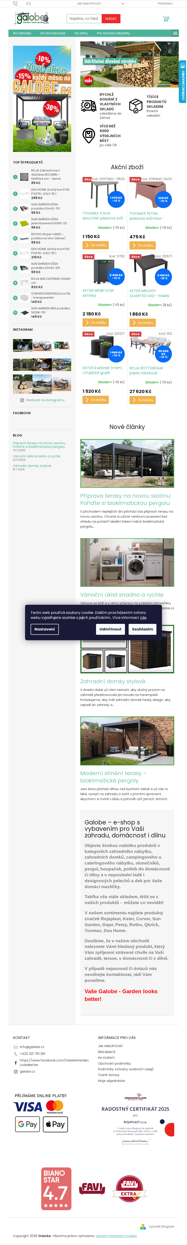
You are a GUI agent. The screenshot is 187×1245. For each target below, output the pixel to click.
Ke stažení (106, 1057)
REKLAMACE (107, 1052)
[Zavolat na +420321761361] (19, 3)
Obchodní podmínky (114, 1063)
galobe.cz (27, 1071)
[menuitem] (22, 33)
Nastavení (44, 629)
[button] (87, 64)
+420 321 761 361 (32, 1053)
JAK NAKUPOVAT (89, 3)
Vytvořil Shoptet (161, 1226)
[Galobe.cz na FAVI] (92, 1188)
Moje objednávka (111, 1081)
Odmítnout (110, 629)
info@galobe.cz (32, 1047)
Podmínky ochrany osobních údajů (125, 1069)
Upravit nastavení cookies (116, 1236)
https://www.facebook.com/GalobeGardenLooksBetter (54, 1062)
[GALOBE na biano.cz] (56, 1188)
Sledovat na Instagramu (45, 400)
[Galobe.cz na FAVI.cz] (129, 1188)
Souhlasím (142, 629)
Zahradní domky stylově (32, 466)
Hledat (111, 18)
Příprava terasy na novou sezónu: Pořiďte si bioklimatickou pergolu (39, 445)
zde (143, 617)
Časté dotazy (108, 1075)
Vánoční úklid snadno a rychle (36, 456)
